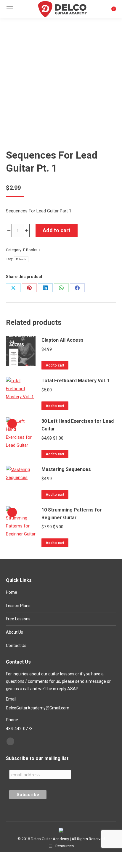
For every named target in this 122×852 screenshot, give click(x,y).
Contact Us (16, 645)
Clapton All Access (62, 340)
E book (21, 259)
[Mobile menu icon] (10, 9)
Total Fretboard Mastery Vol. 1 (75, 380)
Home (11, 592)
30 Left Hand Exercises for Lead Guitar (77, 425)
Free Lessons (18, 619)
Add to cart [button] (55, 365)
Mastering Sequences (66, 469)
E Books (30, 250)
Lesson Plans (18, 605)
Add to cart (56, 230)
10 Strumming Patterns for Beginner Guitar (71, 513)
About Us (14, 632)
